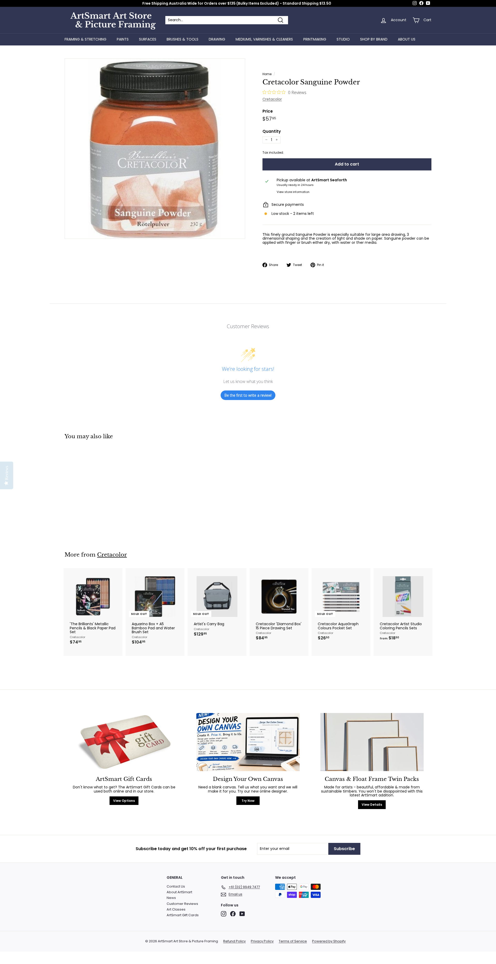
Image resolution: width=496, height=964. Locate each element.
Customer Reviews (182, 903)
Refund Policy (234, 941)
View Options (124, 800)
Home (267, 74)
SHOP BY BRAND (374, 39)
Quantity (271, 131)
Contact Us (176, 886)
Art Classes (176, 909)
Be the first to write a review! (248, 395)
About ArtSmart (179, 892)
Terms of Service (293, 941)
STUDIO (343, 39)
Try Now (248, 800)
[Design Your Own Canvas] (248, 742)
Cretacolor (272, 99)
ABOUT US (406, 39)
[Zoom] (155, 149)
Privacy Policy (262, 941)
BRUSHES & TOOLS (182, 39)
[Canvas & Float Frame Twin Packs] (372, 742)
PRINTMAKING (314, 39)
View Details (372, 804)
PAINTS (123, 39)
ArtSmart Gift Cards (183, 915)
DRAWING (217, 39)
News (171, 897)
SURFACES (147, 39)
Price (267, 111)
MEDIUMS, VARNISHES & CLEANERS (264, 39)
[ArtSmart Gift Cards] (124, 742)
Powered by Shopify (329, 941)
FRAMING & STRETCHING (85, 39)
